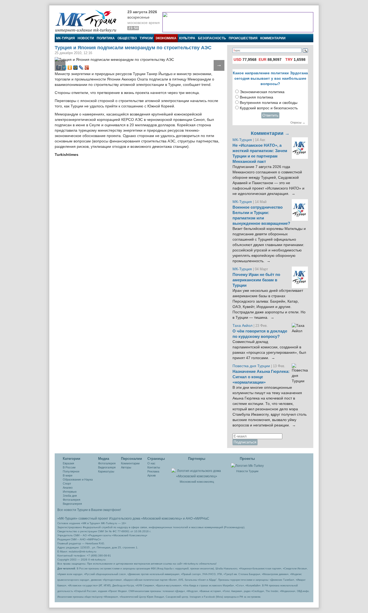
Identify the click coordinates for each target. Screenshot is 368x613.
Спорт (67, 483)
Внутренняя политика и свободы (268, 103)
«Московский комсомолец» (161, 518)
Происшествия (243, 38)
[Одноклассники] (70, 67)
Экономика (165, 38)
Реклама (153, 471)
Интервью (70, 491)
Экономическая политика (262, 92)
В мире (67, 475)
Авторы (126, 467)
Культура (187, 38)
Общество (127, 38)
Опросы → (297, 122)
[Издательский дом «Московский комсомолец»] (196, 470)
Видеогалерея (72, 503)
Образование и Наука (78, 479)
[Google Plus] (87, 67)
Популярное (71, 471)
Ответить (270, 115)
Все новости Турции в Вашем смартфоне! (89, 510)
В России (69, 467)
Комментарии (273, 38)
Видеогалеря (107, 467)
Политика (106, 38)
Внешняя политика (256, 97)
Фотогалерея (71, 499)
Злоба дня (70, 495)
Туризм (146, 38)
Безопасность (212, 38)
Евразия (68, 463)
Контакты (153, 467)
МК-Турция (65, 38)
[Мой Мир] (75, 67)
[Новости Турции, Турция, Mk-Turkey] (247, 465)
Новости (86, 38)
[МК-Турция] (88, 20)
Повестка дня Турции (251, 366)
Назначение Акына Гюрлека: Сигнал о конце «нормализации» (261, 376)
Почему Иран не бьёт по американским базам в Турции (256, 280)
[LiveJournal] (81, 67)
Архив (151, 475)
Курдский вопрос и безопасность (269, 108)
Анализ (67, 487)
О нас (151, 463)
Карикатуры (106, 471)
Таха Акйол (242, 326)
